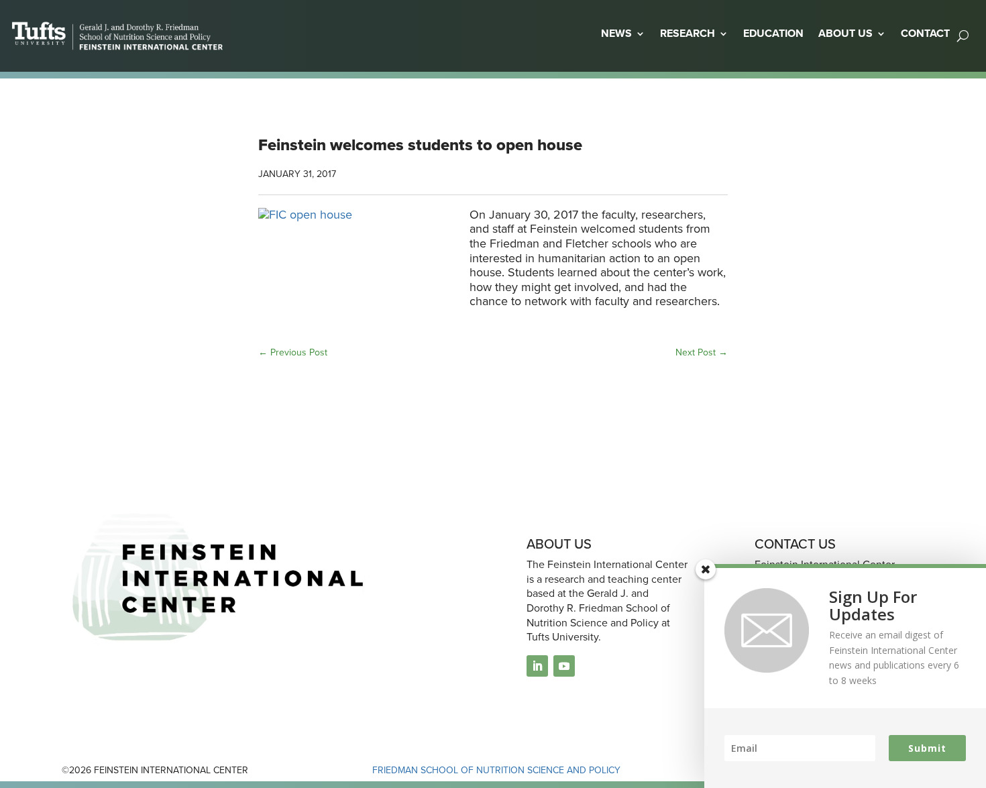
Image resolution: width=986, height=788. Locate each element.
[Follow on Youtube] (564, 666)
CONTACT (925, 33)
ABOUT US (845, 33)
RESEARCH (687, 33)
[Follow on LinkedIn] (537, 666)
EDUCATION (773, 33)
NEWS (616, 33)
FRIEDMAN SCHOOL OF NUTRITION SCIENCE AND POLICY (496, 770)
